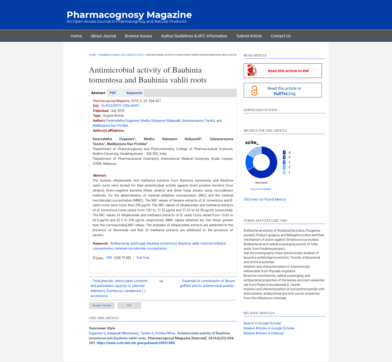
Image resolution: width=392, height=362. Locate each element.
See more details (261, 189)
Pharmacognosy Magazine (129, 14)
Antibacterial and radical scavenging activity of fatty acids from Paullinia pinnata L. (281, 246)
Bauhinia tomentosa (162, 243)
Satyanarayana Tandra (198, 121)
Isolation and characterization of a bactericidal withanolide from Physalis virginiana (277, 269)
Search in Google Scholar (262, 323)
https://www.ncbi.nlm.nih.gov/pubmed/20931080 (136, 343)
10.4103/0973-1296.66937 (120, 106)
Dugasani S (97, 333)
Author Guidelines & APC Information (194, 36)
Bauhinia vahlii (188, 243)
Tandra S (147, 333)
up (161, 281)
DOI (129, 305)
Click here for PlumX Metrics (265, 199)
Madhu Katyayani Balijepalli (160, 121)
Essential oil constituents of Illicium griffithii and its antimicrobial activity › (207, 283)
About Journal (103, 36)
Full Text (143, 258)
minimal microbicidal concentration (141, 248)
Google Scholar (101, 305)
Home (76, 36)
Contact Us (281, 36)
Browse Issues (138, 36)
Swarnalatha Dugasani (122, 121)
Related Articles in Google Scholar (269, 328)
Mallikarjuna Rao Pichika (110, 126)
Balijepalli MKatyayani (123, 333)
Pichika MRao (165, 333)
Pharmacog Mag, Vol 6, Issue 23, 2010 (121, 55)
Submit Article (249, 36)
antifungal (137, 243)
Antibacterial (119, 243)
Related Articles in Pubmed (264, 333)
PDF (110, 258)
